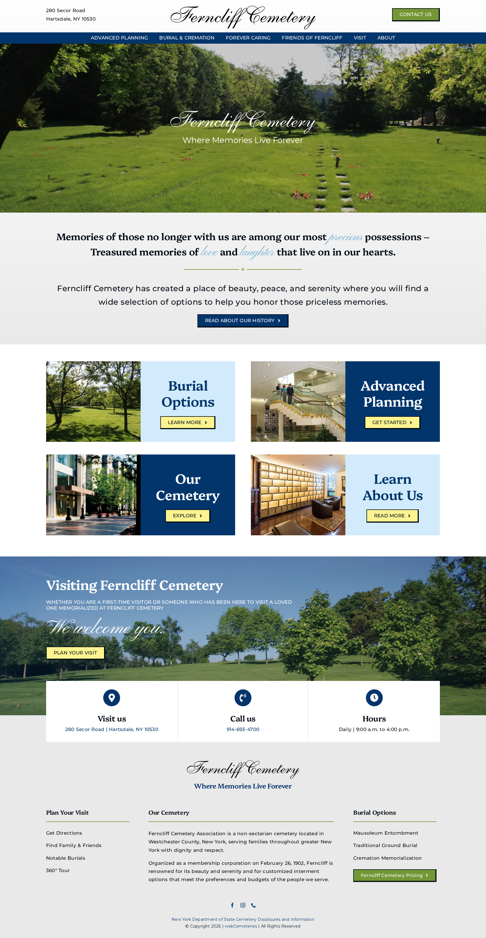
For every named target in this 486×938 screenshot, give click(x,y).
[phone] (253, 905)
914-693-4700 (243, 729)
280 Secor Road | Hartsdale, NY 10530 (111, 729)
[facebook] (232, 905)
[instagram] (242, 905)
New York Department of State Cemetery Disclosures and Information (243, 919)
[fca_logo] (243, 8)
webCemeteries (241, 926)
